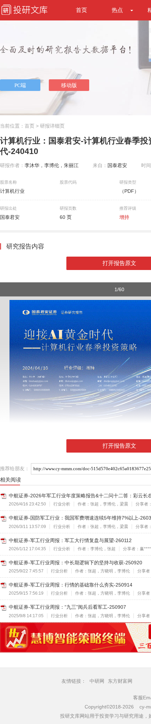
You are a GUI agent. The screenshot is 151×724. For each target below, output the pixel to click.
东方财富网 (120, 681)
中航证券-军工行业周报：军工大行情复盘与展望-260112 (70, 540)
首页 (81, 10)
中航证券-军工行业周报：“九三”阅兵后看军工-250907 (67, 607)
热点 (117, 10)
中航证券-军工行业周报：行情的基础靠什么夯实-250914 (70, 585)
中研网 (97, 681)
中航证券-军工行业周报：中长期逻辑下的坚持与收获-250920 (75, 562)
